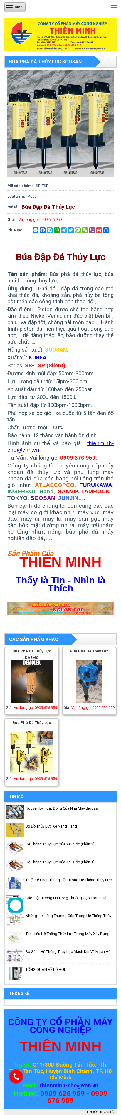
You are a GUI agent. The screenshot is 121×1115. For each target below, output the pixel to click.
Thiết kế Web (93, 1112)
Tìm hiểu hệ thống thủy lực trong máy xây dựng (68, 933)
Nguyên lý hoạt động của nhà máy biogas (62, 808)
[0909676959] (15, 911)
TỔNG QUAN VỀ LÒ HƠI (45, 969)
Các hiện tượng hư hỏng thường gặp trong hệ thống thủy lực (66, 898)
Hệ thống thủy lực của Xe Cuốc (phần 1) (60, 862)
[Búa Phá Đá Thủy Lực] (89, 701)
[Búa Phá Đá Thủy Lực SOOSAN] (60, 175)
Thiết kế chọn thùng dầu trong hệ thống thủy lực (69, 880)
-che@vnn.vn (81, 1085)
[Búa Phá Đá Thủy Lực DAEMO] (32, 701)
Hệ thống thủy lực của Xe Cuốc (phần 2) (60, 844)
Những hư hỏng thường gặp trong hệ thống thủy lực (68, 916)
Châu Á (109, 1112)
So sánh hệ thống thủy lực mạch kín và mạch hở (68, 951)
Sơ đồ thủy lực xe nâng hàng (51, 826)
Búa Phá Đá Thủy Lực (89, 651)
